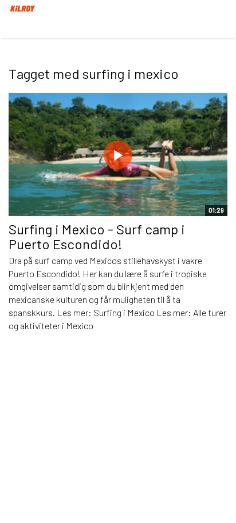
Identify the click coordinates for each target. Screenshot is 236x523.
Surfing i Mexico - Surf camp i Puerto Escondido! (97, 236)
